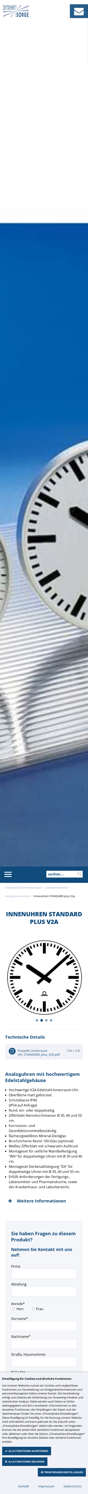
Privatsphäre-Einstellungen (63, 1472)
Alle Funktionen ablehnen (26, 1461)
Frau (39, 1309)
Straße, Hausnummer (28, 1354)
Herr (20, 1309)
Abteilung (18, 1284)
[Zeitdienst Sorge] (16, 16)
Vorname (19, 1318)
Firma (15, 1266)
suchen (79, 874)
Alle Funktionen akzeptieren (28, 1451)
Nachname (21, 1336)
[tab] (44, 1201)
